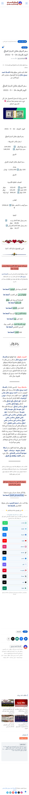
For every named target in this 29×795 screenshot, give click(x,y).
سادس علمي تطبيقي (14, 423)
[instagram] (21, 792)
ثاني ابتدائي (10, 401)
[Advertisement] (14, 23)
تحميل (4, 588)
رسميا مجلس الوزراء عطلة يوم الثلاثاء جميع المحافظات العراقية (21, 711)
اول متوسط (20, 409)
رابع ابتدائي (15, 403)
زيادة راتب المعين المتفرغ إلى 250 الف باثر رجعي (8, 726)
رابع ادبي (19, 414)
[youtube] (13, 792)
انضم (4, 558)
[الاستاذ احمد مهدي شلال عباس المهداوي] (14, 3)
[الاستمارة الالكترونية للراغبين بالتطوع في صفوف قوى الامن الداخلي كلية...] (7, 703)
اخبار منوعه (24, 47)
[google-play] (10, 792)
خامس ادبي (11, 414)
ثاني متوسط (11, 409)
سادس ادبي (16, 420)
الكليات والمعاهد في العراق (13, 455)
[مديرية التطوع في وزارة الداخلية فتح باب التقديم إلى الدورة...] (21, 718)
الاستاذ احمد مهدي (21, 58)
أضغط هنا (5, 289)
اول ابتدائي (17, 401)
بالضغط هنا (11, 505)
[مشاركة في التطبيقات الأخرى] (8, 639)
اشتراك (4, 540)
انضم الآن (5, 523)
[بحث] (2, 3)
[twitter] (19, 792)
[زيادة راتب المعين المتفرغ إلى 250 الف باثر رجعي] (7, 718)
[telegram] (7, 792)
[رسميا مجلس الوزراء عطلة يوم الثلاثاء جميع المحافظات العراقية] (21, 703)
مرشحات (11, 450)
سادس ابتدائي (18, 406)
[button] (21, 639)
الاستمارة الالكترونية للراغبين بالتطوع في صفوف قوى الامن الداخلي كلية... (8, 711)
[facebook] (16, 792)
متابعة (4, 534)
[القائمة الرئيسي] (26, 3)
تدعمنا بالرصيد (14, 503)
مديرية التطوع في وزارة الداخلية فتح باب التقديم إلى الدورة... (22, 726)
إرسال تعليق (22, 744)
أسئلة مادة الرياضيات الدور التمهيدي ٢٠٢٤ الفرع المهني (9, 41)
